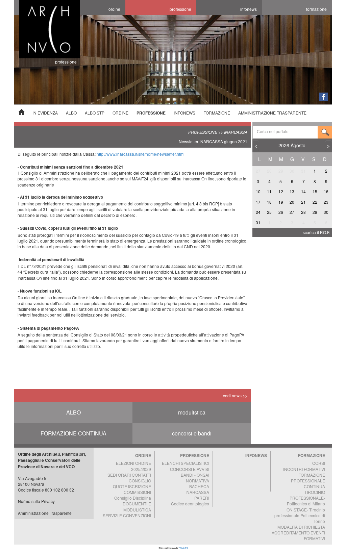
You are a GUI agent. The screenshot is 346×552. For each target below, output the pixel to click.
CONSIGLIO (140, 480)
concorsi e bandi (192, 433)
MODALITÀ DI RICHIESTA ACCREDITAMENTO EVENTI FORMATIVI (298, 532)
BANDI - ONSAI (195, 475)
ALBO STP (94, 113)
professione (180, 9)
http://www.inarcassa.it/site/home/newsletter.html (140, 154)
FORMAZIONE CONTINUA (73, 433)
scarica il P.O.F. (316, 232)
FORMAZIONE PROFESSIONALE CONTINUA (308, 480)
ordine (114, 9)
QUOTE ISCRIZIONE (132, 486)
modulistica (191, 412)
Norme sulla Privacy (36, 501)
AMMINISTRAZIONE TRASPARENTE (272, 113)
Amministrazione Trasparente (45, 513)
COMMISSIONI (137, 492)
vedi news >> (235, 395)
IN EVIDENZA (45, 113)
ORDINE (120, 113)
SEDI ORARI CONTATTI (129, 475)
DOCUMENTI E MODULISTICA (137, 506)
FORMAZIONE (216, 113)
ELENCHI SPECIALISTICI (185, 463)
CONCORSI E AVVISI (189, 469)
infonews (248, 9)
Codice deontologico (190, 503)
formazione (316, 9)
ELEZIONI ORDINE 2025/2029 (133, 466)
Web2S (183, 548)
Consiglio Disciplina (132, 498)
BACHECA (199, 486)
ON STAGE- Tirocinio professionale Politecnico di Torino (299, 515)
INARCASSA (197, 492)
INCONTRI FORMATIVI (304, 469)
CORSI (318, 463)
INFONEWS (184, 113)
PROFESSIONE (151, 113)
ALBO (71, 113)
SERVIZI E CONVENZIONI (127, 515)
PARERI (201, 498)
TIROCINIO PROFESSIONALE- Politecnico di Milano (306, 497)
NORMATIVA (197, 480)
